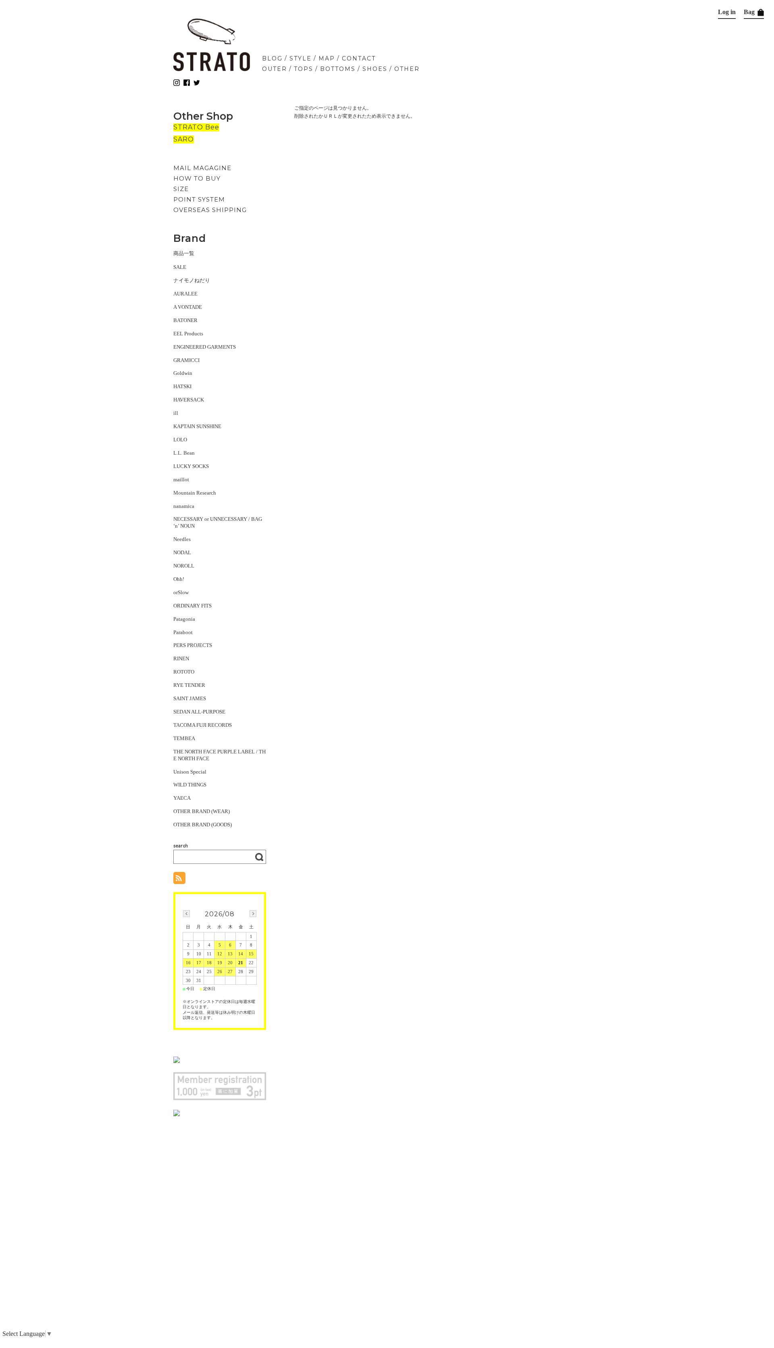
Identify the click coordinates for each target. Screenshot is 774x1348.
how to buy (197, 178)
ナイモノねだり (191, 280)
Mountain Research (194, 493)
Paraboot (183, 632)
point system (199, 199)
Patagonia (184, 619)
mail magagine (202, 168)
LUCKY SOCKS (191, 466)
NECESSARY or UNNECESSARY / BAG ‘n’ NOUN (217, 522)
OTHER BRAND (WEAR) (201, 811)
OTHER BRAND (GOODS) (202, 825)
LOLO (180, 440)
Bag (750, 11)
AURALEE (185, 294)
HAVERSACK (188, 400)
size (181, 189)
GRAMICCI (186, 360)
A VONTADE (187, 307)
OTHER (407, 69)
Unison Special (189, 772)
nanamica (183, 506)
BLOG (272, 58)
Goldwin (182, 373)
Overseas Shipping (210, 210)
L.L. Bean (184, 453)
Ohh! (178, 579)
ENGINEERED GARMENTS (204, 347)
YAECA (182, 798)
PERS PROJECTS (192, 645)
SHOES (374, 69)
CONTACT (359, 58)
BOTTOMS (338, 69)
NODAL (182, 552)
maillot (181, 479)
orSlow (181, 592)
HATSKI (182, 386)
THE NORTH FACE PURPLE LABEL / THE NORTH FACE (219, 755)
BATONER (185, 320)
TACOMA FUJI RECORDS (202, 725)
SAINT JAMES (189, 698)
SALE (179, 267)
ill (175, 413)
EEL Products (188, 334)
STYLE (300, 58)
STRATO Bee (196, 127)
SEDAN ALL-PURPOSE (199, 712)
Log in (727, 11)
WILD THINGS (189, 785)
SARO (183, 139)
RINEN (181, 658)
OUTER (274, 69)
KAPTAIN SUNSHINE (197, 426)
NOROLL (183, 566)
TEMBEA (184, 738)
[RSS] (179, 879)
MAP (326, 58)
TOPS (303, 69)
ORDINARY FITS (192, 606)
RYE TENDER (189, 685)
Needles (182, 539)
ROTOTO (183, 672)
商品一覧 (183, 253)
